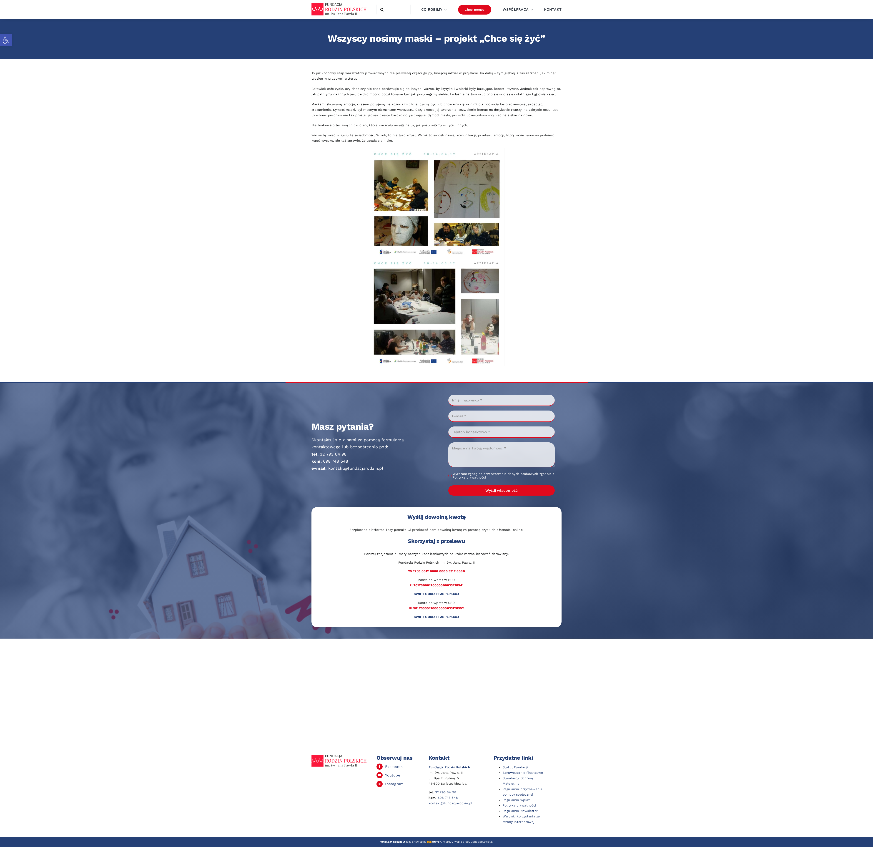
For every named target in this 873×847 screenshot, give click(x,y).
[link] (6, 40)
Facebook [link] (394, 766)
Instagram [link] (394, 784)
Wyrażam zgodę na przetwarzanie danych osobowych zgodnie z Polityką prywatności (503, 475)
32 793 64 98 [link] (333, 454)
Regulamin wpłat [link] (516, 800)
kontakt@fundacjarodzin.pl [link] (355, 468)
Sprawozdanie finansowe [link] (523, 772)
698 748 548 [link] (335, 461)
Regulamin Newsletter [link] (520, 811)
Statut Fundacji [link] (515, 767)
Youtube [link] (392, 775)
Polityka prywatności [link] (519, 805)
